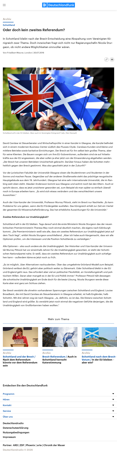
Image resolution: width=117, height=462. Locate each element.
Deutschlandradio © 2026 (18, 449)
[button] (4, 5)
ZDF (22, 445)
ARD (16, 445)
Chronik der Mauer (54, 445)
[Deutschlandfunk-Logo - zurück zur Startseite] (58, 5)
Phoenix (31, 445)
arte (40, 445)
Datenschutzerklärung (15, 427)
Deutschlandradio (13, 423)
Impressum (9, 436)
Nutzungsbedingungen (16, 432)
